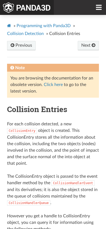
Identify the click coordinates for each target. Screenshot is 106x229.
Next (86, 45)
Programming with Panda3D (44, 26)
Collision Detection (25, 33)
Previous (23, 45)
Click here (53, 84)
